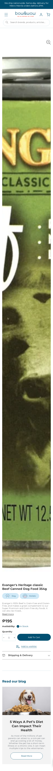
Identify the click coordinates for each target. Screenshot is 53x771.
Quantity (7, 631)
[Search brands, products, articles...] (7, 22)
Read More (26, 756)
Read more (8, 614)
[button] (6, 14)
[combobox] (26, 22)
